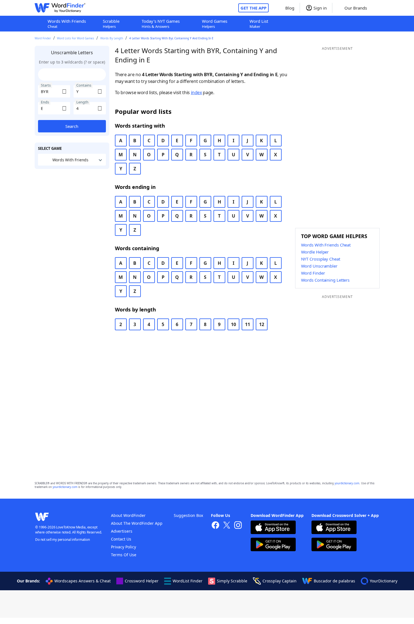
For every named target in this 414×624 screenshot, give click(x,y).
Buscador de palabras (334, 581)
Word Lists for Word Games (75, 38)
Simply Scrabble (232, 581)
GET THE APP (253, 8)
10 (233, 324)
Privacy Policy (123, 547)
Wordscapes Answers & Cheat (82, 581)
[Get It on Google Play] (273, 545)
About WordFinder (128, 515)
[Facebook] (215, 526)
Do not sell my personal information (62, 539)
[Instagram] (237, 526)
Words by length (111, 38)
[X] (226, 526)
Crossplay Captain (279, 581)
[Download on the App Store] (273, 528)
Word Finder (43, 38)
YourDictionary (383, 581)
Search (71, 126)
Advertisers (121, 531)
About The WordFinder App (137, 523)
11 (247, 324)
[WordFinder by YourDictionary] (60, 8)
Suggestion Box (188, 515)
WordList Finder (187, 581)
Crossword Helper (142, 581)
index (196, 92)
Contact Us (121, 539)
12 (261, 324)
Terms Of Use (123, 554)
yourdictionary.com (347, 483)
